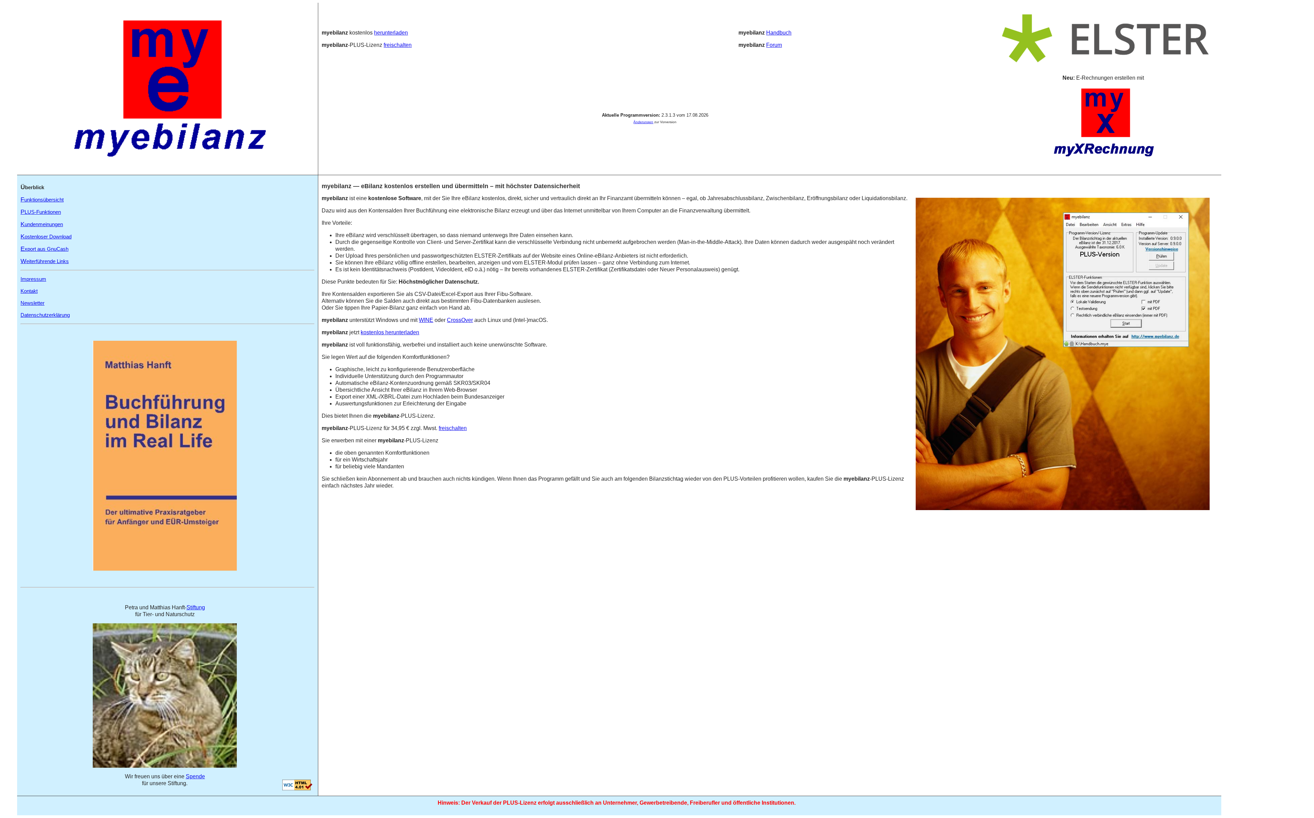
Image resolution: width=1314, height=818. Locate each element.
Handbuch (778, 33)
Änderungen (643, 122)
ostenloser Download (46, 236)
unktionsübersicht (42, 200)
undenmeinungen (42, 224)
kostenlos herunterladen (390, 332)
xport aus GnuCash (44, 249)
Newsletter (32, 303)
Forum (774, 45)
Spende (195, 776)
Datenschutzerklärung (45, 315)
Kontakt (29, 291)
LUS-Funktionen (41, 212)
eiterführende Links (45, 261)
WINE (426, 320)
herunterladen (391, 33)
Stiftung (195, 607)
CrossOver (460, 320)
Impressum (33, 279)
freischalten (398, 45)
